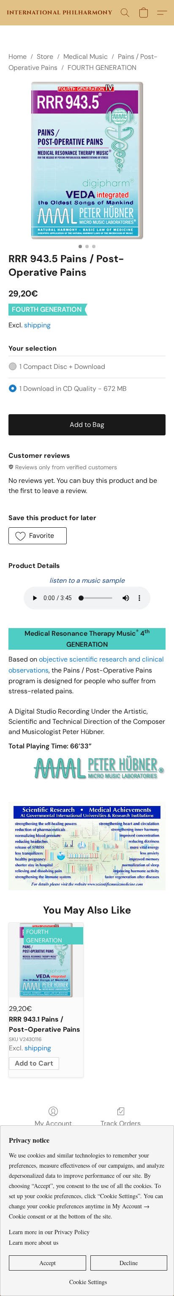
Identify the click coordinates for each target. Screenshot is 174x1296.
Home (17, 56)
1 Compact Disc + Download (62, 366)
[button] (59, 12)
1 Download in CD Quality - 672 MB (73, 388)
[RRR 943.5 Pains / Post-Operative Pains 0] (87, 160)
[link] (88, 1279)
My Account (53, 1123)
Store (45, 56)
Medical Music (85, 56)
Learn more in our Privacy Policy (49, 1232)
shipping (37, 325)
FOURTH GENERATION (102, 67)
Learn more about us (33, 1242)
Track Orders (121, 1123)
